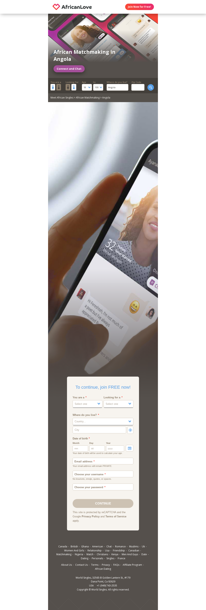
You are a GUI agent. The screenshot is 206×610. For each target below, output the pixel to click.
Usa (107, 550)
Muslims (133, 546)
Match (90, 554)
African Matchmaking (88, 97)
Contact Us (81, 565)
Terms (94, 565)
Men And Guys (130, 554)
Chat (109, 546)
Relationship (95, 550)
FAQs (116, 565)
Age (84, 82)
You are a (55, 82)
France (121, 558)
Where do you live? (117, 82)
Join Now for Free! (139, 6)
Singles (110, 558)
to (94, 82)
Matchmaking (63, 554)
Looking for (72, 82)
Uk (143, 546)
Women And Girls (74, 550)
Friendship (119, 550)
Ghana (85, 546)
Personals (97, 558)
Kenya (114, 554)
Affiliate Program (132, 565)
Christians (102, 554)
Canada (62, 546)
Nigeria (79, 554)
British (74, 546)
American (97, 546)
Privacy (106, 565)
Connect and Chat (69, 68)
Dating (84, 558)
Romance (120, 546)
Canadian (133, 550)
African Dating (103, 569)
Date (144, 554)
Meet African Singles (61, 97)
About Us (66, 565)
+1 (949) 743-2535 (107, 585)
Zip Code (136, 82)
